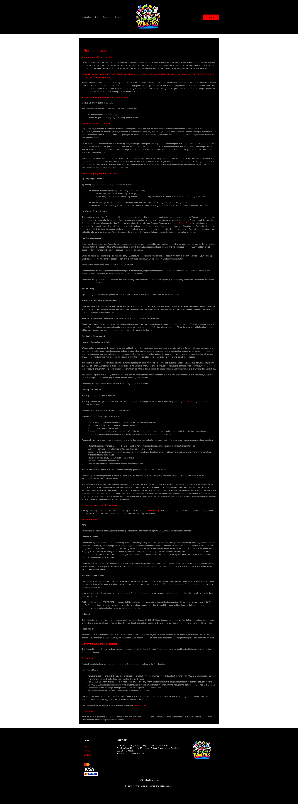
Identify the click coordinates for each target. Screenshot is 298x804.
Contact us (119, 17)
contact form (132, 720)
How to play (86, 17)
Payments (107, 17)
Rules (97, 17)
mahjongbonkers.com (142, 705)
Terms (86, 747)
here (187, 402)
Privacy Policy (185, 223)
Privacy (87, 751)
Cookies (87, 755)
